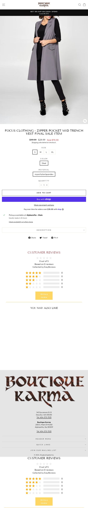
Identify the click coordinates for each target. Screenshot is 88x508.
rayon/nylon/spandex (44, 174)
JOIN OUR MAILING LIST (43, 450)
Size (44, 148)
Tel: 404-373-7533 (44, 417)
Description (44, 230)
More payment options (44, 205)
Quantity (44, 181)
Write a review (44, 295)
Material (44, 170)
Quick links (43, 445)
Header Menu (43, 439)
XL (52, 152)
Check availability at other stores (21, 222)
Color (44, 159)
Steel (44, 163)
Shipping (35, 142)
